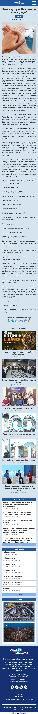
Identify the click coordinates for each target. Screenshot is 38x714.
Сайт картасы (19, 697)
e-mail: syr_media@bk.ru (19, 682)
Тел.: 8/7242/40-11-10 (19, 680)
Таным (19, 16)
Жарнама (19, 694)
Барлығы (19, 545)
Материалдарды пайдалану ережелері (19, 699)
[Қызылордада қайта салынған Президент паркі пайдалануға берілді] (19, 632)
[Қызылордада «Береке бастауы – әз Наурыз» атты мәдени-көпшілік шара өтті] (19, 612)
